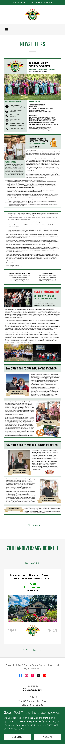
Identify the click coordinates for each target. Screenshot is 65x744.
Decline (17, 736)
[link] (32, 14)
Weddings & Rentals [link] (32, 701)
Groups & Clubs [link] (32, 704)
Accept (48, 736)
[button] (7, 29)
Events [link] (32, 697)
